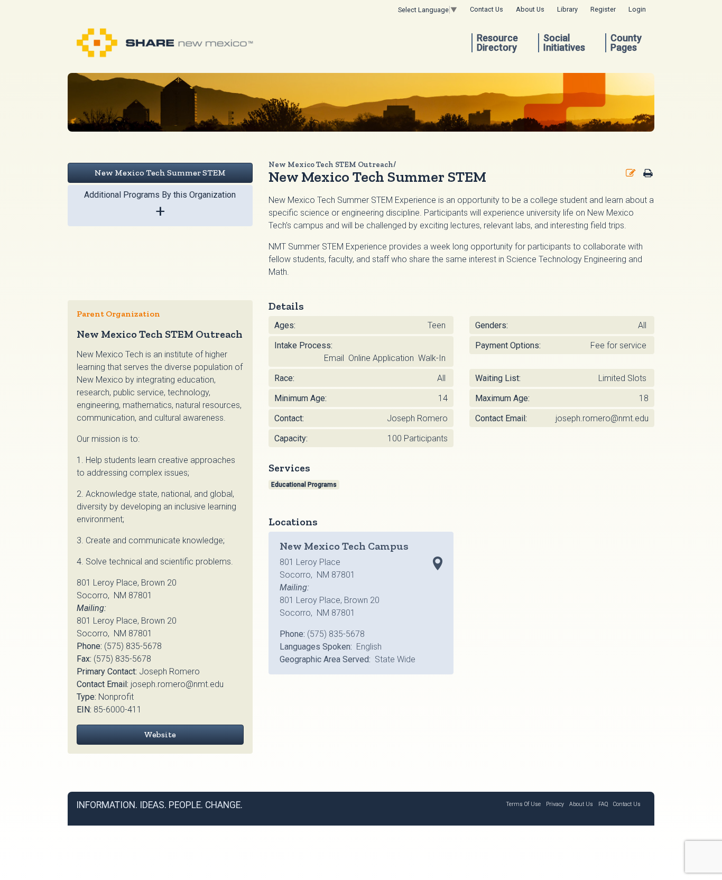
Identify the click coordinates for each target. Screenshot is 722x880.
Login (637, 9)
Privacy (555, 804)
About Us (530, 9)
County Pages (626, 42)
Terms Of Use (523, 804)
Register (603, 9)
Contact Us (486, 9)
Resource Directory (497, 42)
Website (160, 734)
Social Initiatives (564, 42)
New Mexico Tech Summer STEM (160, 173)
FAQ (603, 804)
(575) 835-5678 (133, 646)
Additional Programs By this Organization (160, 205)
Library (567, 9)
